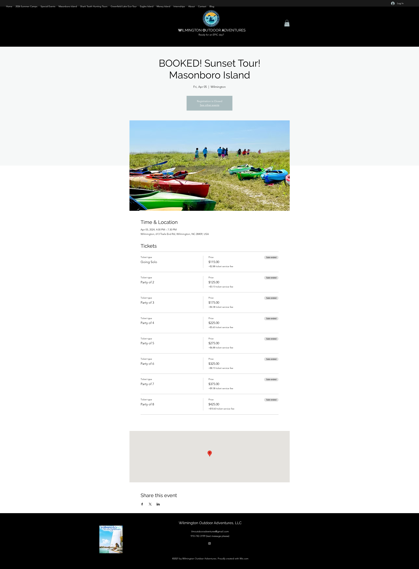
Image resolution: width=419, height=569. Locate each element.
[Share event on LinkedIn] (158, 504)
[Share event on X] (150, 504)
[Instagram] (209, 543)
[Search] (286, 23)
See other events (209, 105)
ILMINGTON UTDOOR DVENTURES (212, 30)
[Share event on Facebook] (142, 504)
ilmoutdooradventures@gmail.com (210, 531)
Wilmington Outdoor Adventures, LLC (210, 523)
